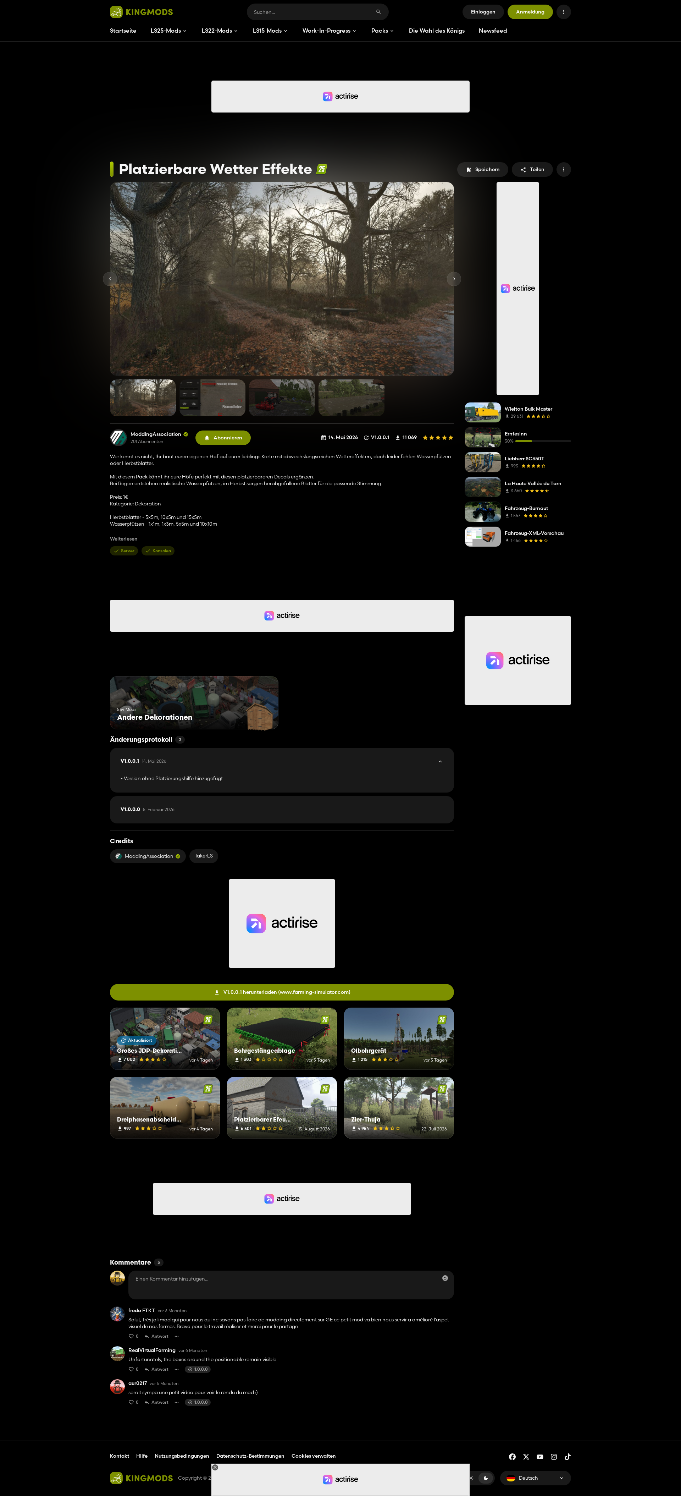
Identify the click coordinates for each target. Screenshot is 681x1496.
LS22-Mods (217, 30)
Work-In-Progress (326, 30)
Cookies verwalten (314, 1456)
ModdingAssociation (156, 434)
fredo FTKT (141, 1311)
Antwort (159, 1336)
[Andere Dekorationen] (260, 716)
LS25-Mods (166, 30)
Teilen (537, 169)
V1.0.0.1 (143, 761)
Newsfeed (493, 30)
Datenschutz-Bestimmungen (250, 1456)
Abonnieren (228, 437)
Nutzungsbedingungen (182, 1456)
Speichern (487, 169)
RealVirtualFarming (152, 1350)
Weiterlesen (124, 539)
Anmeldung (530, 12)
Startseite (123, 30)
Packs (379, 30)
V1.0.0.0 (148, 809)
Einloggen (483, 12)
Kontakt (119, 1456)
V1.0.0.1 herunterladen (286, 992)
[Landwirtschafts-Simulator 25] (321, 169)
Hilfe (142, 1456)
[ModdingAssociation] (118, 437)
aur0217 (137, 1383)
